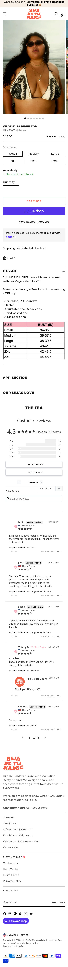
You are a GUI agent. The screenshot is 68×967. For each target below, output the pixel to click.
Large (55, 153)
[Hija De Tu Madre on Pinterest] (15, 914)
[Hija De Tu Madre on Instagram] (10, 914)
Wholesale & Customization (21, 841)
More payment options (34, 221)
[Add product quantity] (16, 189)
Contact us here (37, 807)
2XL (34, 161)
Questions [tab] (33, 482)
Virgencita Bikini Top (19, 547)
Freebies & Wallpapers (18, 835)
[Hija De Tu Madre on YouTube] (31, 914)
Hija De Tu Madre (14, 130)
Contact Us (10, 863)
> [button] (45, 737)
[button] (59, 551)
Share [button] (16, 551)
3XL (55, 161)
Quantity (9, 182)
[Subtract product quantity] (6, 189)
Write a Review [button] (35, 464)
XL (13, 161)
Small (13, 153)
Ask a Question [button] (35, 472)
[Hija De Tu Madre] (34, 14)
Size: (10, 147)
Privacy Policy (12, 881)
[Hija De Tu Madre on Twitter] (26, 914)
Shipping (9, 248)
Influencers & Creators (18, 829)
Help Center (11, 869)
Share (11, 258)
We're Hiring (11, 847)
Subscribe (58, 902)
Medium (34, 153)
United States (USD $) (17, 935)
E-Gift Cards (11, 875)
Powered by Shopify (13, 946)
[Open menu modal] (4, 13)
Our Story (9, 823)
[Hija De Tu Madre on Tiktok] (21, 914)
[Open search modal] (56, 13)
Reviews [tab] (11, 482)
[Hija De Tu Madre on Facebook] (5, 914)
